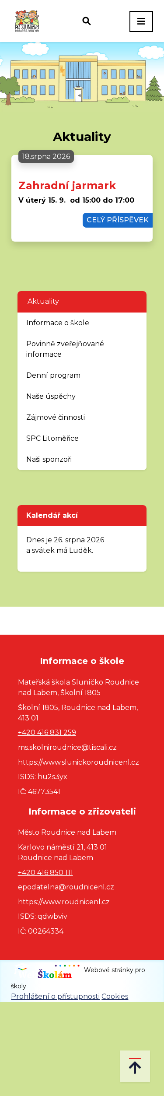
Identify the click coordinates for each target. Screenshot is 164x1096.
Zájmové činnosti (55, 417)
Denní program (53, 375)
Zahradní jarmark (67, 185)
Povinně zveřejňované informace (65, 349)
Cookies (114, 996)
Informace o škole (57, 323)
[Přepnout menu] (141, 21)
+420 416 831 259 (47, 732)
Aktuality (43, 301)
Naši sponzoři (49, 459)
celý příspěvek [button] (118, 220)
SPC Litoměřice (52, 438)
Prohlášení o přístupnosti (55, 996)
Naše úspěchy (51, 396)
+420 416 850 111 (45, 872)
